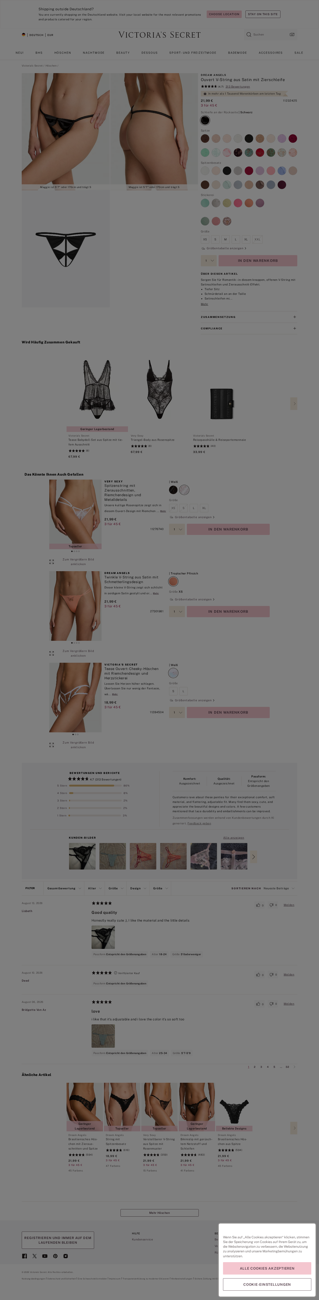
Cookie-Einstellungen (267, 1284)
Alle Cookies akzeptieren (267, 1268)
